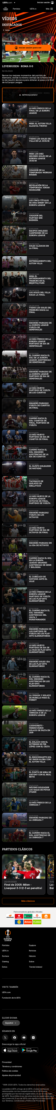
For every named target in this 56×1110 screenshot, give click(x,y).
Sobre (31, 962)
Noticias (32, 951)
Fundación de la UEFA (11, 998)
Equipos (32, 945)
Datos (4, 967)
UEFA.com (6, 992)
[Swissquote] (37, 916)
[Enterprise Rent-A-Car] (28, 916)
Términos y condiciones (12, 1066)
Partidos (5, 945)
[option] (28, 95)
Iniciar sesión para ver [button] (30, 47)
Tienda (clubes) (35, 967)
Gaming (5, 962)
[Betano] (28, 922)
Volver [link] (7, 30)
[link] (16, 9)
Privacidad (6, 1062)
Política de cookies (10, 1071)
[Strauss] (19, 916)
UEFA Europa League (5, 8)
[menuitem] (19, 9)
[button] (48, 9)
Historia (32, 956)
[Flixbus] (37, 922)
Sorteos (5, 956)
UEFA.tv (5, 951)
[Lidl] (19, 922)
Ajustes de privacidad (11, 1075)
